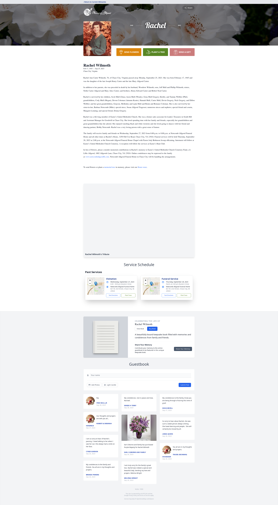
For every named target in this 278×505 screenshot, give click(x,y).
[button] (95, 284)
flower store (142, 167)
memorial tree (109, 167)
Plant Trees (128, 295)
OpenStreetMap (141, 499)
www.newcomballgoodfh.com (97, 156)
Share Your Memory (183, 349)
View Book (140, 329)
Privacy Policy (133, 495)
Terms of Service (145, 495)
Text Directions (113, 295)
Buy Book (152, 329)
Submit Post (184, 385)
